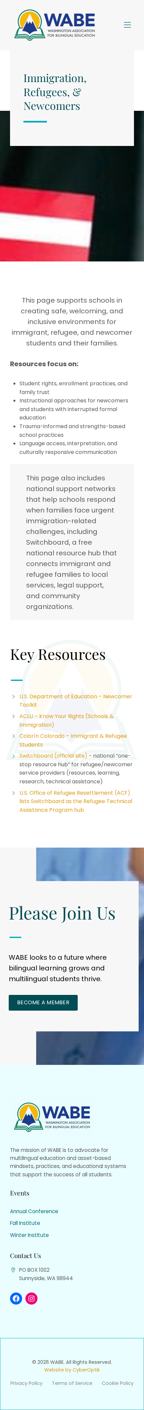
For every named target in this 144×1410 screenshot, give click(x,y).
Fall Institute (25, 1223)
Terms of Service (72, 1383)
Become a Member (43, 1002)
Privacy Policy (26, 1383)
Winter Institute (29, 1235)
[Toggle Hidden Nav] (127, 25)
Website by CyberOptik (72, 1369)
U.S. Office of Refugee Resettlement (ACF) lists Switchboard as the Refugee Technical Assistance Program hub (75, 801)
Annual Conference (34, 1211)
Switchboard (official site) (54, 756)
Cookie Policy (118, 1383)
